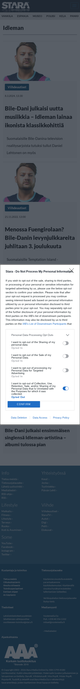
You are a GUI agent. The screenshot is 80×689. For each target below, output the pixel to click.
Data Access (40, 417)
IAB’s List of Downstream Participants (44, 323)
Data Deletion (19, 417)
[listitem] (40, 335)
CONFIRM (24, 404)
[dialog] (40, 344)
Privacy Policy (61, 417)
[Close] (72, 271)
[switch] (66, 343)
